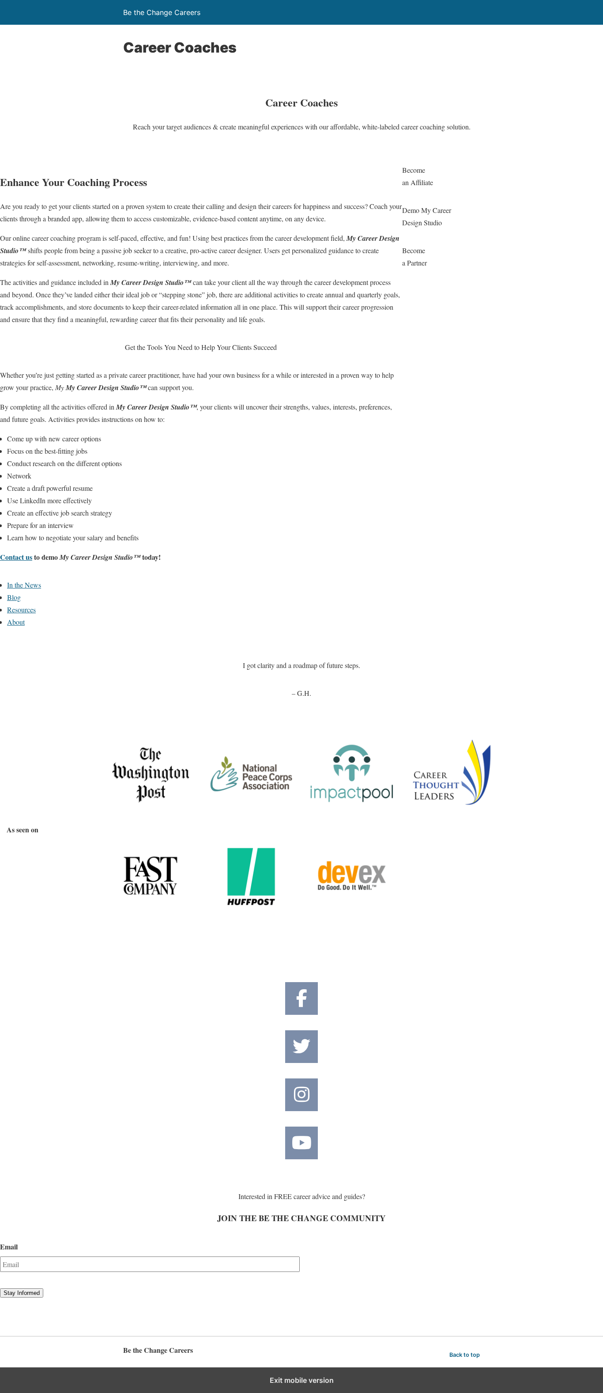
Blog (14, 597)
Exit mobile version (302, 1380)
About (16, 621)
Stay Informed (22, 1293)
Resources (21, 609)
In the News (24, 584)
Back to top (464, 1354)
